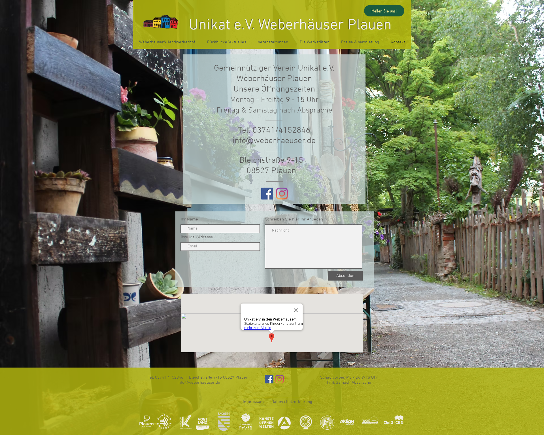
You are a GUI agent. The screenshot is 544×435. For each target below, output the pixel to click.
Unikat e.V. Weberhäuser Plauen (290, 25)
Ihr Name (189, 219)
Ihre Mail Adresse (197, 237)
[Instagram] (282, 194)
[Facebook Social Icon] (267, 194)
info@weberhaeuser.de (274, 141)
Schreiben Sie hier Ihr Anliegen (294, 219)
